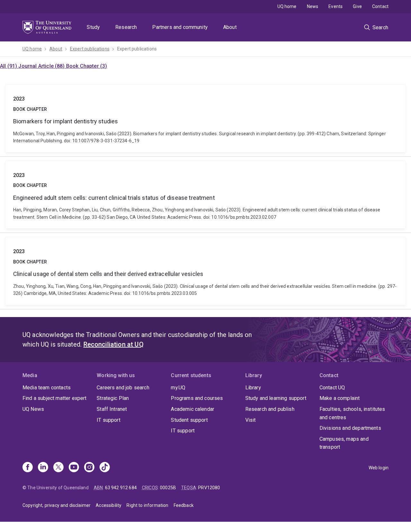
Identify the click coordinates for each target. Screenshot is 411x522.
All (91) (9, 66)
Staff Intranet (112, 409)
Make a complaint (339, 398)
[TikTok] (105, 467)
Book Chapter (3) (86, 66)
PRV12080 (209, 487)
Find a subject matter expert (54, 398)
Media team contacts (46, 388)
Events (335, 6)
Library (253, 388)
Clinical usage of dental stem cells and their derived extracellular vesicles (205, 271)
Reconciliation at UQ (113, 344)
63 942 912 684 (121, 487)
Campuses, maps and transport (344, 443)
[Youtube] (74, 467)
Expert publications (89, 48)
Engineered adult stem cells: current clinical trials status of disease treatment (205, 194)
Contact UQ (332, 388)
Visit (250, 420)
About (230, 27)
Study (93, 27)
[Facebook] (27, 467)
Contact (380, 6)
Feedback (184, 505)
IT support (108, 420)
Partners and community (180, 27)
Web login (379, 467)
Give (357, 6)
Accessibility (108, 505)
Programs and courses (197, 398)
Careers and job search (123, 388)
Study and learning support (275, 398)
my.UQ (178, 388)
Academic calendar (192, 409)
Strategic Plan (113, 398)
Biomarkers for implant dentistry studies (205, 118)
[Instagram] (89, 467)
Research (126, 27)
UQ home (287, 6)
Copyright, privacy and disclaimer (56, 505)
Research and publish (269, 409)
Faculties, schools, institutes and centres (352, 413)
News (313, 6)
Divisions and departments (350, 428)
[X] (58, 467)
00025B (168, 487)
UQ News (33, 409)
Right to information (147, 505)
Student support (189, 420)
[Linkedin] (43, 467)
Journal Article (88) (42, 66)
